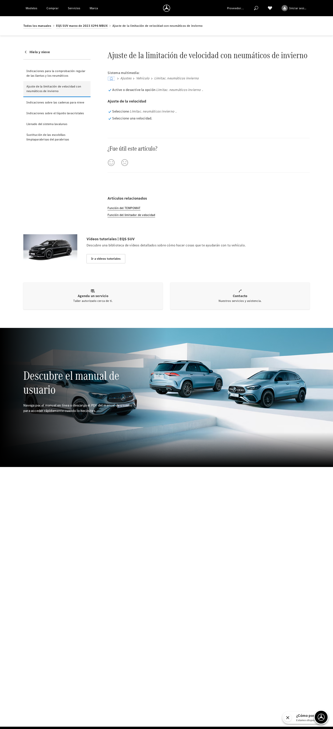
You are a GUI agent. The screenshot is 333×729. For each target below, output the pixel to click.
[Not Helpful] (124, 162)
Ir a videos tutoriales (106, 259)
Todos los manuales (37, 26)
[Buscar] (256, 8)
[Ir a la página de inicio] (166, 8)
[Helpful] (111, 162)
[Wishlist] (270, 8)
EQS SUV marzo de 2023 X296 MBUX (82, 26)
